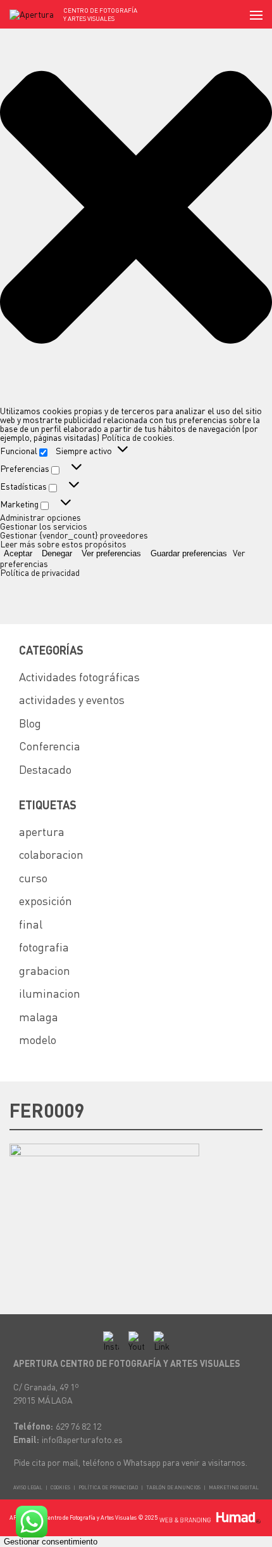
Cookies (60, 1487)
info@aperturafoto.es (82, 1439)
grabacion (44, 970)
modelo (37, 1039)
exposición (45, 900)
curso (33, 877)
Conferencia (49, 745)
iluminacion (49, 993)
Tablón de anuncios (173, 1487)
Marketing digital (234, 1487)
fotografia (44, 946)
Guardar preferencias (189, 553)
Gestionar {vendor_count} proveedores (74, 534)
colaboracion (51, 854)
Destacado (45, 769)
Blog (30, 722)
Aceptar (18, 553)
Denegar (57, 553)
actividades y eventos (72, 699)
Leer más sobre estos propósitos (63, 543)
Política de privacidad (40, 572)
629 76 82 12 (78, 1426)
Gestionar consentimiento (50, 1541)
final (30, 924)
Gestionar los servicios (43, 526)
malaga (38, 1016)
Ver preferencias (111, 553)
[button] (136, 207)
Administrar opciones (40, 517)
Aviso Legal (27, 1487)
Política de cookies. (138, 437)
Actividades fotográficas (79, 676)
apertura (42, 831)
